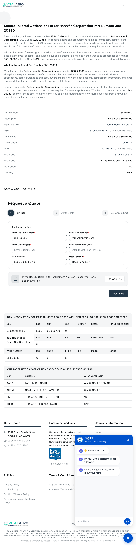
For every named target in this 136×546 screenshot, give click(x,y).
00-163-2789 (109, 148)
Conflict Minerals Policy (16, 494)
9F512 (126, 142)
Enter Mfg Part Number (23, 232)
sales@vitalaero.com (19, 440)
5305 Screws (122, 154)
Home (98, 432)
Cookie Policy (11, 489)
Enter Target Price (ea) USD (82, 244)
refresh (128, 440)
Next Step (118, 293)
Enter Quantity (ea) (21, 244)
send (127, 521)
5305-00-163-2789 (100, 130)
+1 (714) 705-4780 (18, 445)
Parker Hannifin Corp (117, 124)
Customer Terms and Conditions (66, 489)
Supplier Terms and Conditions (65, 484)
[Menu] (130, 5)
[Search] (123, 5)
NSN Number (18, 256)
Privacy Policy (11, 484)
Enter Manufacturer (79, 232)
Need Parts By (76, 256)
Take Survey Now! (59, 463)
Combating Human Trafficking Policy (20, 501)
